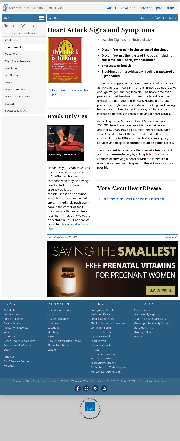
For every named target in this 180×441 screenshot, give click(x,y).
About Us (9, 310)
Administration (13, 314)
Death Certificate (101, 332)
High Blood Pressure (18, 61)
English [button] (172, 17)
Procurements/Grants (17, 345)
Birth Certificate (101, 314)
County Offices (12, 323)
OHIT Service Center (16, 361)
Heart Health (13, 54)
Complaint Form (101, 327)
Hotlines (52, 323)
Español (143, 17)
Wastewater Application (106, 371)
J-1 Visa (95, 349)
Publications (13, 75)
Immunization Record (104, 345)
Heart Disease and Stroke (20, 33)
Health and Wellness (20, 25)
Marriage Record (101, 358)
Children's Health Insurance (108, 323)
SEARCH (171, 8)
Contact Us (54, 314)
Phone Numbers (57, 345)
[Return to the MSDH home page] (35, 8)
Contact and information (153, 381)
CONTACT (145, 8)
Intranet (9, 357)
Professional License (103, 363)
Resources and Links (18, 96)
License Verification (103, 354)
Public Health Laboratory (19, 340)
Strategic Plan (142, 332)
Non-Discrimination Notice (64, 340)
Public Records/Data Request (108, 367)
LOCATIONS (127, 8)
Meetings (53, 332)
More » (7, 349)
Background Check (102, 310)
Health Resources (58, 318)
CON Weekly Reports (147, 314)
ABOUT (111, 8)
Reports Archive (15, 89)
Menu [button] (8, 18)
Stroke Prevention (16, 110)
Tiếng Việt (158, 17)
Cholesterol (12, 40)
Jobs (6, 332)
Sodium (10, 103)
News (50, 336)
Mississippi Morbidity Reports (152, 323)
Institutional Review (16, 327)
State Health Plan (144, 327)
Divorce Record (100, 336)
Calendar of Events (59, 310)
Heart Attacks (14, 47)
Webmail (9, 365)
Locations (9, 336)
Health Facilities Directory (150, 318)
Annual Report (143, 310)
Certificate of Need (102, 318)
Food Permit (98, 340)
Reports (10, 82)
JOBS (159, 8)
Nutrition (11, 68)
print (56, 17)
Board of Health (14, 318)
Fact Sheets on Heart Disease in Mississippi (133, 199)
